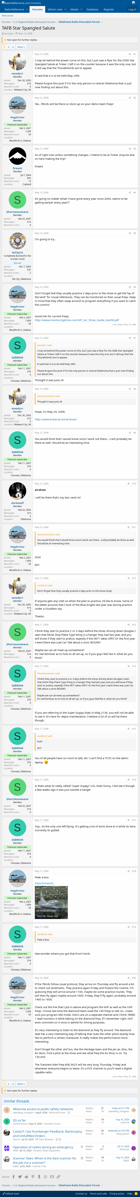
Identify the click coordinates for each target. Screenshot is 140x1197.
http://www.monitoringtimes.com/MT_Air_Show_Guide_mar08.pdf (77, 320)
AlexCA (16, 1139)
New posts (7, 15)
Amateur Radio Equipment (46, 1150)
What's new (55, 9)
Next (20, 47)
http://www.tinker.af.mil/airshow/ (56, 419)
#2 (134, 97)
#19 (134, 927)
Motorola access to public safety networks (43, 1109)
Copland (27, 184)
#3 (134, 148)
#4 (134, 192)
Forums (37, 9)
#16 (134, 779)
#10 (134, 483)
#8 (134, 388)
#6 (134, 287)
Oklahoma (26, 519)
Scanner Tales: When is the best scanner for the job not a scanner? (44, 1160)
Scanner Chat (39, 1166)
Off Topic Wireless (44, 1139)
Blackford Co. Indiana (20, 140)
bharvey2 (124, 1149)
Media (74, 9)
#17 (134, 820)
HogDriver (17, 117)
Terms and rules (98, 1193)
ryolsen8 (124, 1122)
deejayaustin (122, 1133)
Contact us (81, 1193)
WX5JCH (17, 252)
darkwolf (17, 503)
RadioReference (14, 9)
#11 (134, 527)
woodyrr (9, 33)
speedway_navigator (23, 1112)
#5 (134, 233)
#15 (134, 728)
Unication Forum (52, 1123)
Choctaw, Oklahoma (21, 380)
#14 (134, 666)
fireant (17, 168)
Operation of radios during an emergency (43, 1147)
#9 (134, 432)
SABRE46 (17, 357)
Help (129, 1193)
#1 (134, 54)
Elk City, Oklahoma (21, 279)
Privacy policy (117, 1193)
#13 (134, 624)
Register (109, 9)
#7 (134, 337)
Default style (12, 1193)
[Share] (130, 54)
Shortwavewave (17, 212)
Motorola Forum (57, 1112)
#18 (134, 871)
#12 (134, 578)
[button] (27, 9)
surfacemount (20, 1123)
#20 (134, 977)
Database (92, 9)
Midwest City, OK (22, 89)
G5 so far (19, 1120)
